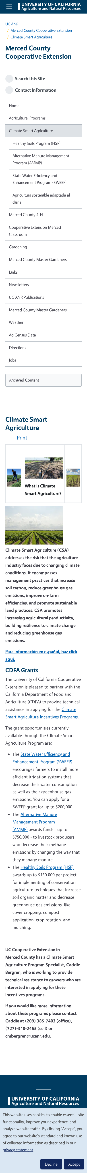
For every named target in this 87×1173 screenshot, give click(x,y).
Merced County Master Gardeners (38, 259)
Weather (16, 322)
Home (14, 105)
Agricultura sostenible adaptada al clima (41, 198)
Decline (51, 1164)
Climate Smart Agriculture (31, 130)
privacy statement (18, 1149)
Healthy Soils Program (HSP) (36, 143)
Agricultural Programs (27, 118)
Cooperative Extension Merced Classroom (35, 231)
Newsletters (19, 284)
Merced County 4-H (26, 214)
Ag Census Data (22, 335)
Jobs (12, 360)
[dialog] (43, 1140)
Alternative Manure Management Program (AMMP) (40, 159)
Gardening (18, 246)
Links (13, 272)
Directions (17, 347)
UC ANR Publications (26, 297)
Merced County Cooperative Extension (41, 30)
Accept (74, 1164)
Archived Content (24, 380)
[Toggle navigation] (9, 6)
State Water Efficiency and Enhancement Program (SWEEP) (39, 179)
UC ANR (11, 24)
